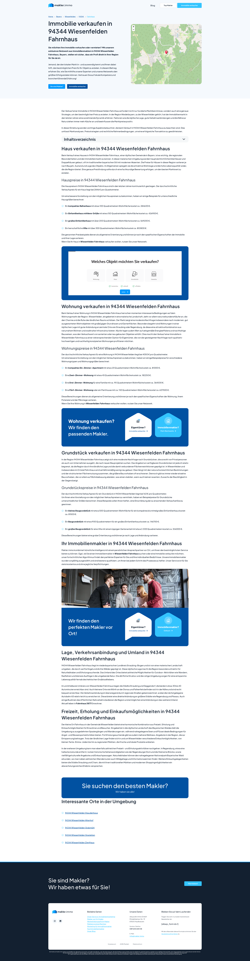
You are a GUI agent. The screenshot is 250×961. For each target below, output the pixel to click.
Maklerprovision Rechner (96, 924)
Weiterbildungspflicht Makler (98, 921)
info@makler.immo (137, 936)
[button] (166, 52)
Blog (152, 5)
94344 (81, 16)
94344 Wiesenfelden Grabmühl (80, 827)
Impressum (112, 944)
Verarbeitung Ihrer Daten (169, 934)
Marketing (168, 427)
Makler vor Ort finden (95, 919)
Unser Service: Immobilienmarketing (101, 917)
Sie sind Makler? (56, 86)
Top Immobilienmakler (95, 929)
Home (50, 16)
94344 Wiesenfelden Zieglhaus (79, 842)
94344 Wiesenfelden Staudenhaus (81, 813)
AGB (121, 944)
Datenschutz (137, 944)
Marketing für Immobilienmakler (99, 926)
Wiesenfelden (70, 16)
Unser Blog (91, 931)
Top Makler (168, 5)
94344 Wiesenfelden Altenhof (79, 820)
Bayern (59, 16)
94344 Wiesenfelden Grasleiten (80, 835)
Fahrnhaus (91, 16)
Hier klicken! (193, 884)
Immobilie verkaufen (189, 5)
